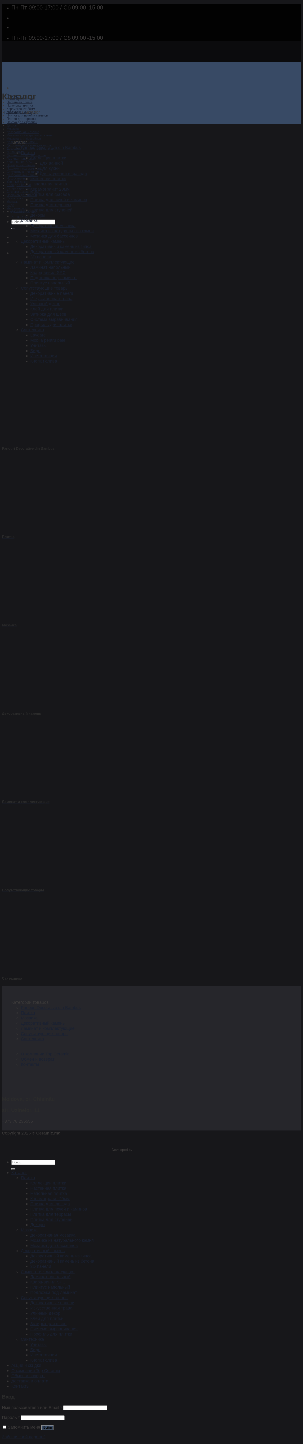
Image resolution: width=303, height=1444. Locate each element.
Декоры (12, 125)
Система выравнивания (23, 191)
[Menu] (13, 88)
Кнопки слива (43, 361)
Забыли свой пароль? (23, 1436)
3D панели (14, 152)
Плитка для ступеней (22, 122)
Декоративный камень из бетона (62, 251)
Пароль (11, 1417)
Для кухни (50, 168)
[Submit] (13, 228)
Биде (10, 205)
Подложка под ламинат (23, 168)
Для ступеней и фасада (63, 173)
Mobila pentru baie (47, 340)
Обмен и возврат (37, 1059)
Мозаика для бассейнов (24, 138)
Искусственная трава (22, 178)
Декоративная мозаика (23, 132)
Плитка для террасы (21, 119)
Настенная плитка (19, 102)
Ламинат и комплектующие (48, 262)
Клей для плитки (19, 185)
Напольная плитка (20, 105)
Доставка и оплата (29, 1380)
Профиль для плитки (22, 195)
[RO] (14, 237)
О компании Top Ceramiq (45, 1053)
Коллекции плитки (48, 157)
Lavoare (38, 334)
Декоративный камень (43, 241)
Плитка (28, 152)
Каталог (19, 1172)
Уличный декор (17, 182)
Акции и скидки (24, 211)
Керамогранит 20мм (21, 109)
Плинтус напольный (21, 165)
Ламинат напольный (21, 158)
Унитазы (12, 201)
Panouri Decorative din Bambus (51, 147)
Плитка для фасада (50, 194)
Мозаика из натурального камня (30, 135)
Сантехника (15, 198)
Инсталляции (16, 208)
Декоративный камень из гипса (61, 246)
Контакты (19, 217)
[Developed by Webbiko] (137, 1150)
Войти (47, 1427)
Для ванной (51, 163)
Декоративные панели (22, 175)
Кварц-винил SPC (19, 162)
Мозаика (13, 128)
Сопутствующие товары (24, 172)
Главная (12, 112)
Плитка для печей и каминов (27, 115)
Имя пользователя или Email (32, 1407)
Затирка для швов (20, 188)
